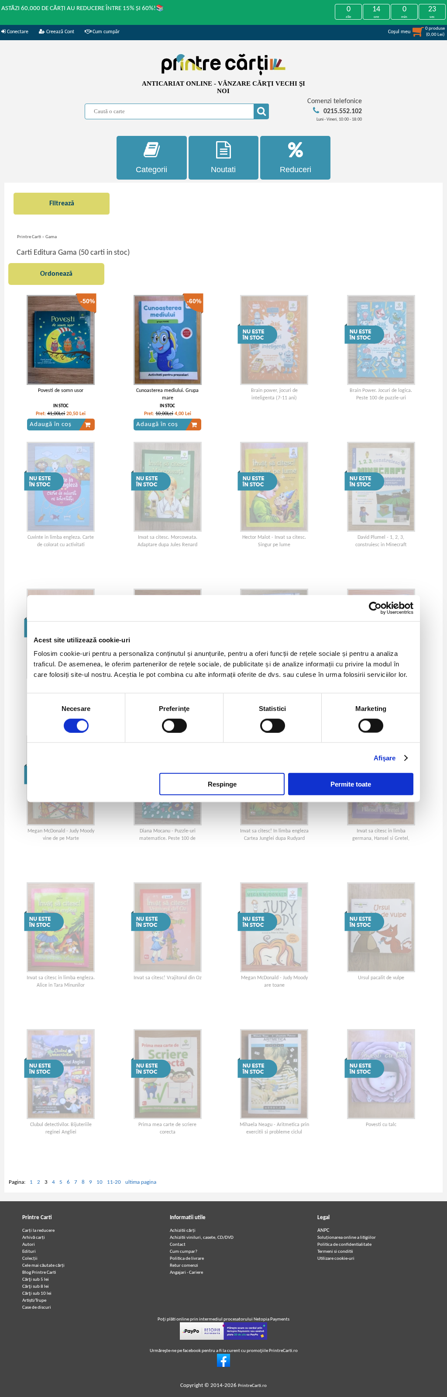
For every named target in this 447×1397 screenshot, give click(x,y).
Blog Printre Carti (39, 1272)
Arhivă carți (33, 1237)
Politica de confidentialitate (344, 1244)
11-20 (114, 1182)
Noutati (223, 169)
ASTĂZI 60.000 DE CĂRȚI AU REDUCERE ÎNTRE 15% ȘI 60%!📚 (82, 8)
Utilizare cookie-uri (335, 1258)
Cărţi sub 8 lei (35, 1286)
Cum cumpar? (183, 1251)
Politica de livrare (187, 1258)
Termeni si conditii (335, 1251)
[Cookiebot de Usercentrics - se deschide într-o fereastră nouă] (375, 607)
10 (99, 1182)
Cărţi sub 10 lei (37, 1293)
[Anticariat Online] (223, 1365)
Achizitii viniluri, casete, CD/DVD (202, 1237)
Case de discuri (36, 1307)
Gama (51, 237)
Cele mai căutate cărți (43, 1265)
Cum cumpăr (105, 32)
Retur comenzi (184, 1265)
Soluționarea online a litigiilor (346, 1237)
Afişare (385, 757)
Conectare (17, 32)
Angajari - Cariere (186, 1272)
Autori (28, 1244)
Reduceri (295, 169)
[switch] (174, 725)
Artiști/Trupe (34, 1300)
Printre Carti (29, 237)
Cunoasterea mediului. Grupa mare (167, 394)
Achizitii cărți (183, 1230)
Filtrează (61, 203)
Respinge (222, 784)
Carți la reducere (38, 1230)
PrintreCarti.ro (252, 1385)
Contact (178, 1244)
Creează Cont (59, 32)
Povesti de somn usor (60, 390)
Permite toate (350, 784)
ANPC (323, 1230)
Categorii (151, 169)
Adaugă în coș (51, 424)
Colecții (30, 1258)
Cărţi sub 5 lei (35, 1279)
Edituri (29, 1251)
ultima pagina (140, 1182)
